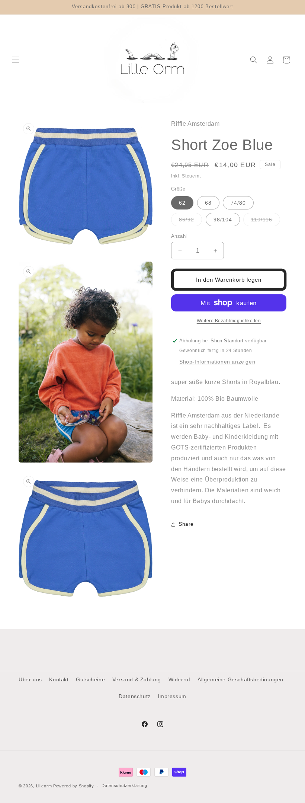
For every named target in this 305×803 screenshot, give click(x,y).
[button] (15, 60)
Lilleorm (44, 786)
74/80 (238, 203)
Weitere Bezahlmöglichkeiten (229, 320)
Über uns (30, 679)
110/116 (265, 221)
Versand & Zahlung (136, 679)
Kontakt (58, 679)
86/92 (190, 221)
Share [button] (186, 524)
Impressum (172, 696)
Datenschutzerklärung (124, 785)
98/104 (223, 220)
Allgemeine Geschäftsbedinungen (240, 679)
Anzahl (179, 236)
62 (182, 203)
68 (208, 203)
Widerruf (179, 679)
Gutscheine (90, 679)
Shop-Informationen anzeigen (217, 362)
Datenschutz (135, 696)
